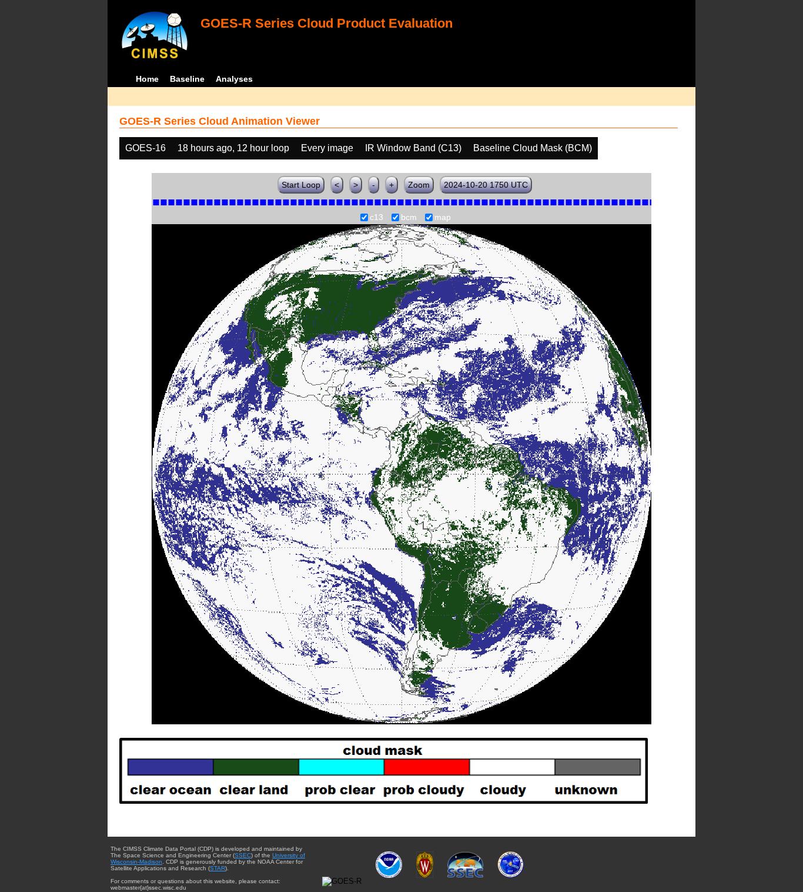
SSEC (243, 855)
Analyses (234, 79)
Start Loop (301, 184)
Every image (327, 148)
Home (147, 79)
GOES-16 (145, 148)
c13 (376, 217)
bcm (409, 217)
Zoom (419, 184)
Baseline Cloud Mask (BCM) (532, 148)
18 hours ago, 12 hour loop (233, 148)
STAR (217, 868)
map (442, 217)
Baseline (187, 79)
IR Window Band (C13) (413, 148)
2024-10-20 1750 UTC (486, 184)
